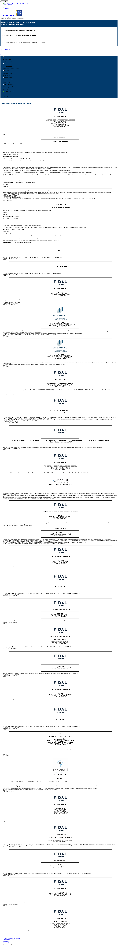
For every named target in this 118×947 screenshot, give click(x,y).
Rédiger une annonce (7, 4)
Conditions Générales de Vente (9, 939)
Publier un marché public (5, 54)
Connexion (6, 6)
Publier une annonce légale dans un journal (11, 938)
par (8, 15)
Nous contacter (6, 941)
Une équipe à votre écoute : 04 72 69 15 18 (19, 3)
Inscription (6, 8)
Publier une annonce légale (5, 49)
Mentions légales (6, 942)
